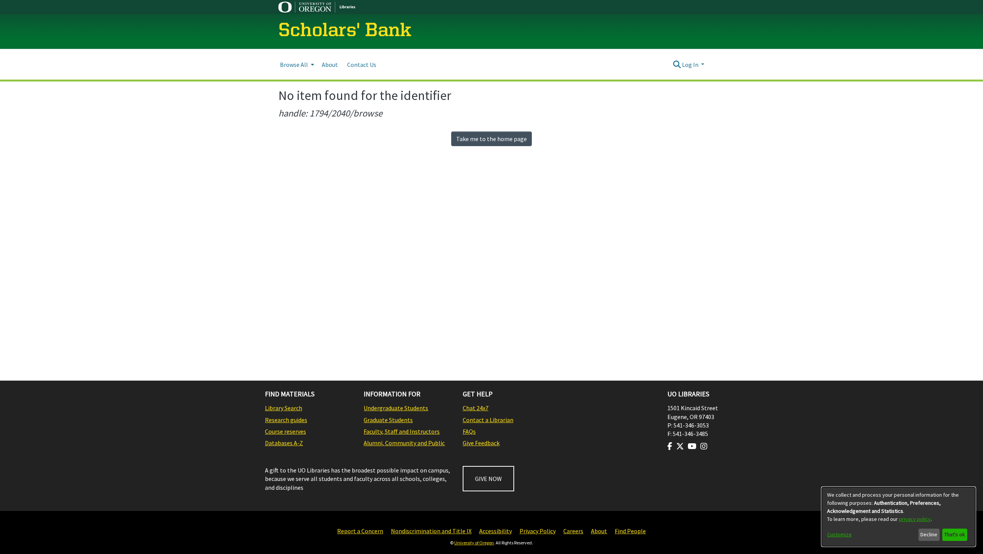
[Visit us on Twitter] (680, 446)
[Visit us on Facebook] (669, 446)
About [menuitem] (330, 64)
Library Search (283, 408)
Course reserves (285, 431)
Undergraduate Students (396, 408)
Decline (928, 534)
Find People (630, 531)
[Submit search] (677, 64)
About (599, 531)
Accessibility (495, 531)
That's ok (954, 534)
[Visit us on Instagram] (703, 446)
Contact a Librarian (488, 420)
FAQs (469, 431)
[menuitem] (296, 64)
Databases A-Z (284, 443)
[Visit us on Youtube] (692, 446)
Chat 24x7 (475, 408)
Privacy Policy (538, 531)
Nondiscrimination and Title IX (431, 531)
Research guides (286, 420)
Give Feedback (481, 443)
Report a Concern (360, 531)
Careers (573, 531)
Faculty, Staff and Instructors (402, 431)
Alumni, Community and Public (404, 443)
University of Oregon (474, 543)
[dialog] (898, 516)
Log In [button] (691, 64)
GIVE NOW (488, 478)
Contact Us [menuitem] (361, 64)
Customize (839, 534)
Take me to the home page (491, 139)
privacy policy (915, 519)
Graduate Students (388, 420)
